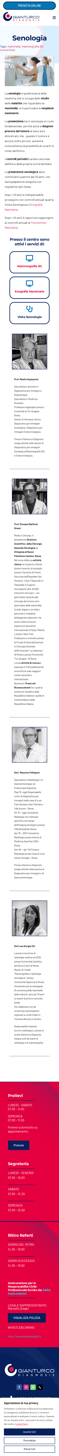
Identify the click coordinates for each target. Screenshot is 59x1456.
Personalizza (29, 1440)
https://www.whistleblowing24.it (24, 1336)
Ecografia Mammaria (29, 291)
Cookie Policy (21, 1424)
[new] (21, 13)
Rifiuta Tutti (29, 1449)
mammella (14, 46)
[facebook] (19, 1387)
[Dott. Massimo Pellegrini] (29, 728)
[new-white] (29, 1365)
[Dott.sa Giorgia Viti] (29, 902)
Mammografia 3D (29, 266)
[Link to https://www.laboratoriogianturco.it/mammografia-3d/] (29, 258)
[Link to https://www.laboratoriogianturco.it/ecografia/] (29, 283)
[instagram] (26, 1387)
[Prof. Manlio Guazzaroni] (29, 335)
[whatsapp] (33, 1387)
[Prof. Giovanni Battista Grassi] (29, 480)
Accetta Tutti (29, 1432)
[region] (29, 1427)
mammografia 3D (32, 46)
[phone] (40, 1387)
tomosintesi (7, 50)
